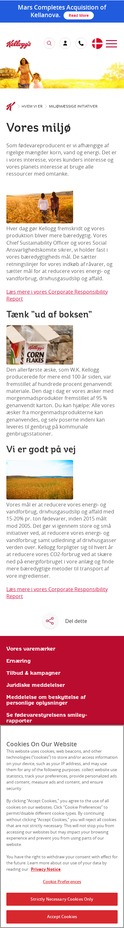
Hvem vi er (32, 106)
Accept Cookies (62, 916)
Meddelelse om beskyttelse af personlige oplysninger (46, 700)
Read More (79, 15)
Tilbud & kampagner (33, 673)
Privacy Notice (46, 869)
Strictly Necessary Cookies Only (62, 899)
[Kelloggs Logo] (10, 106)
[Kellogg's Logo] (12, 45)
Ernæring (18, 661)
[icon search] (49, 43)
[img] (62, 72)
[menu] (111, 43)
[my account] (65, 43)
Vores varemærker (30, 649)
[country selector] (97, 44)
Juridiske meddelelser (35, 685)
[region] (62, 826)
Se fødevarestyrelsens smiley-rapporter (46, 718)
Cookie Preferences (62, 881)
